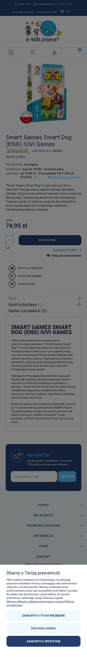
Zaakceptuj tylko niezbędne (43, 615)
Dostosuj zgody (43, 628)
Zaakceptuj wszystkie (43, 641)
